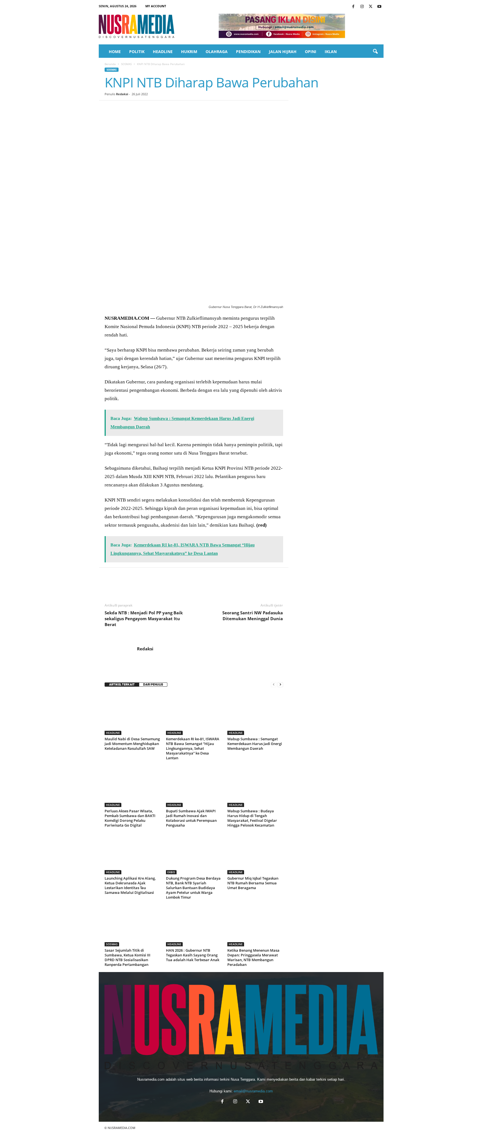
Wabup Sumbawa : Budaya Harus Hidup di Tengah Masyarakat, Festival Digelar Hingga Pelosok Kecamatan (252, 818)
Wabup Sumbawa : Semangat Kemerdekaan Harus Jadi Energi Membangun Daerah (254, 743)
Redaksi (122, 94)
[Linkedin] (161, 108)
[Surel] (187, 108)
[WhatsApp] (148, 108)
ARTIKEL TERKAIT (122, 684)
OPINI (310, 51)
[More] (213, 108)
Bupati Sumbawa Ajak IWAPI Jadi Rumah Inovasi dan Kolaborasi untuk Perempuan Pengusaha (191, 818)
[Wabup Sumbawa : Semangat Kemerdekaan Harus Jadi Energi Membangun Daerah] (255, 714)
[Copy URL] (200, 108)
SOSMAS (126, 64)
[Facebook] (353, 7)
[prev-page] (273, 684)
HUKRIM (189, 51)
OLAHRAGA (217, 51)
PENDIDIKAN (248, 51)
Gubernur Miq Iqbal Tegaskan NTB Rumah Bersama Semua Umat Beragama (252, 883)
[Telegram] (174, 108)
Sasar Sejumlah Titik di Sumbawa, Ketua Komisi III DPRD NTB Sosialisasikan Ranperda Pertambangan (127, 957)
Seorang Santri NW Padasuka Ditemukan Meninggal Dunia (252, 615)
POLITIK (136, 51)
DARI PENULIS (153, 684)
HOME (115, 51)
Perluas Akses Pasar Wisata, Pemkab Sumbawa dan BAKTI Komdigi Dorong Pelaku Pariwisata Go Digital (130, 818)
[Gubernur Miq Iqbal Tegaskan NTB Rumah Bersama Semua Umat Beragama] (255, 853)
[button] (375, 52)
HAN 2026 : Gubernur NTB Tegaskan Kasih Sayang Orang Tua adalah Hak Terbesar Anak (192, 955)
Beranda (110, 64)
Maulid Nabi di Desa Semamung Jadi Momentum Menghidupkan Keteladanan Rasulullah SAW (132, 743)
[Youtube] (379, 7)
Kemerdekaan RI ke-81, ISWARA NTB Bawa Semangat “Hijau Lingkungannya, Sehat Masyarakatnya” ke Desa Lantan (192, 748)
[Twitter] (370, 7)
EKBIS (171, 872)
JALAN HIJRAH (283, 51)
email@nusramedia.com (253, 1091)
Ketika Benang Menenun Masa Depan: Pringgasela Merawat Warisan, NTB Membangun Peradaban (253, 957)
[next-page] (280, 684)
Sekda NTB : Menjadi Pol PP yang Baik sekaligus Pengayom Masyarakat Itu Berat (144, 618)
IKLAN (331, 51)
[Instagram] (362, 7)
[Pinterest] (135, 108)
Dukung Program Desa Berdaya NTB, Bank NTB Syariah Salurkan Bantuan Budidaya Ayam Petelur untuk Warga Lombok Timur (193, 888)
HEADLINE (163, 51)
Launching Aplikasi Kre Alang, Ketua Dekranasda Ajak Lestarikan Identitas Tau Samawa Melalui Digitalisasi (130, 885)
